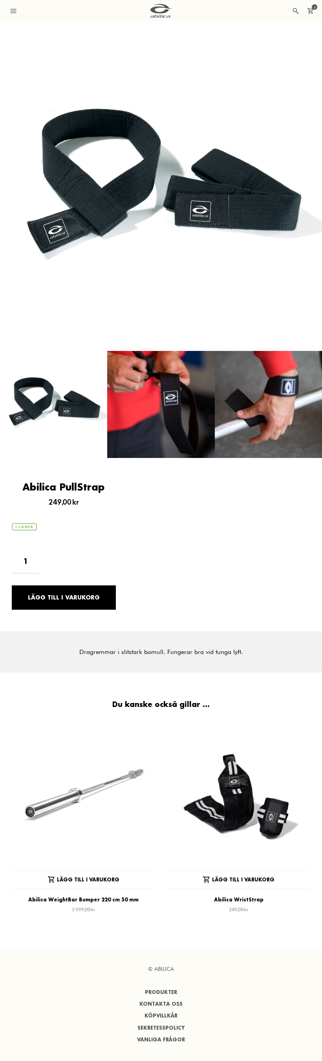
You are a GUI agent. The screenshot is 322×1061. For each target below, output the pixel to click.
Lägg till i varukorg (64, 597)
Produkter (161, 992)
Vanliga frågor (161, 1040)
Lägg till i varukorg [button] (88, 880)
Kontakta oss (161, 1004)
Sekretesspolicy (161, 1028)
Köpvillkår (161, 1016)
